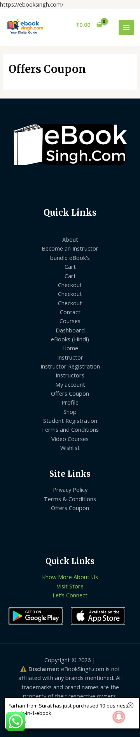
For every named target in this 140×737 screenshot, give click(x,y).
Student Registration (70, 420)
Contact (70, 312)
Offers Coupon (70, 393)
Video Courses (70, 439)
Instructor (70, 357)
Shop (70, 411)
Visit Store (70, 586)
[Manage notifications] (119, 717)
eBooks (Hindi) (70, 339)
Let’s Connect (70, 595)
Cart (70, 266)
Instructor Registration (70, 366)
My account (70, 384)
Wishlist (70, 448)
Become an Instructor (70, 248)
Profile (70, 402)
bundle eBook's (70, 257)
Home (70, 348)
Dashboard (70, 330)
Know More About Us (70, 577)
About (70, 239)
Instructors (70, 375)
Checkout (70, 285)
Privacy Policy (70, 489)
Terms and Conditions (70, 429)
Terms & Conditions (70, 499)
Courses (70, 321)
